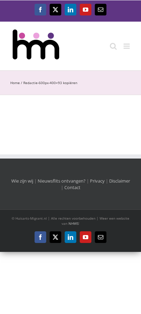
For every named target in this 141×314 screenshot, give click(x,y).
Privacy (97, 181)
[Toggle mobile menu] (127, 46)
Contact (72, 187)
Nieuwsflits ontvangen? (62, 181)
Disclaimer (119, 181)
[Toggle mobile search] (113, 46)
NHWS (73, 223)
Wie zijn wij (22, 181)
